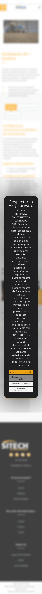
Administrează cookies (21, 384)
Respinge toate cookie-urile (21, 378)
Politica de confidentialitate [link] (21, 390)
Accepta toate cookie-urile (21, 372)
